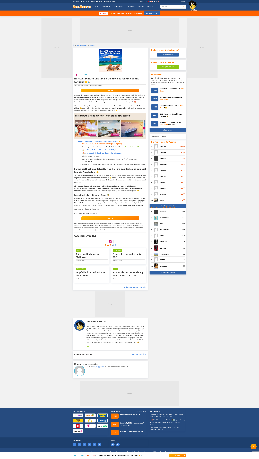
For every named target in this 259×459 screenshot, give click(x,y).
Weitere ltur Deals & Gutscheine (135, 287)
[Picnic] (78, 426)
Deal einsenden (168, 54)
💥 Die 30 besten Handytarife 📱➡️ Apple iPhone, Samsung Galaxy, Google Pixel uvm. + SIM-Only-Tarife (167, 422)
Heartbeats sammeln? (168, 206)
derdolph (163, 158)
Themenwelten (118, 6)
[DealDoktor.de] (82, 6)
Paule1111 (163, 242)
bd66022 (163, 170)
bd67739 (163, 146)
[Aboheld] (78, 415)
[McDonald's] (90, 420)
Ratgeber (141, 6)
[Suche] (184, 7)
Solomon (163, 248)
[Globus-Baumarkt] (90, 415)
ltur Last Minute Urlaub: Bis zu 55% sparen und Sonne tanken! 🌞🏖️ (117, 455)
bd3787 (162, 182)
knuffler (163, 259)
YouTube (100, 1)
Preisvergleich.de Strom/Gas (130, 415)
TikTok (107, 1)
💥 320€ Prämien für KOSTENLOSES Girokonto (126, 13)
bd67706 (163, 176)
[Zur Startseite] (193, 5)
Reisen (92, 45)
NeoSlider (163, 164)
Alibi (161, 224)
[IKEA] (102, 415)
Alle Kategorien (82, 45)
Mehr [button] (149, 6)
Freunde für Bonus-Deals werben (131, 431)
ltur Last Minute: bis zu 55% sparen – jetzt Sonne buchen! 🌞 (99, 141)
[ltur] (76, 75)
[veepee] (78, 431)
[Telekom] (90, 426)
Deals (96, 6)
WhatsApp (76, 1)
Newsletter (114, 1)
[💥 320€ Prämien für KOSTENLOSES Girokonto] (103, 13)
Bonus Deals (106, 6)
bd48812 (163, 188)
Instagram (92, 1)
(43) (114, 245)
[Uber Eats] (102, 426)
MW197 (162, 236)
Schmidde (163, 266)
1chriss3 (163, 194)
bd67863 (163, 152)
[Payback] (102, 420)
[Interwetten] (78, 420)
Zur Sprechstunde (168, 67)
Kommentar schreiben (138, 354)
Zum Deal (110, 90)
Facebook (84, 1)
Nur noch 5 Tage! (152, 13)
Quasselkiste (164, 254)
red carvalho (164, 230)
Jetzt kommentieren (96, 85)
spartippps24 (164, 218)
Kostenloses (131, 6)
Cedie (162, 200)
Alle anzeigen (167, 130)
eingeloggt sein (98, 367)
